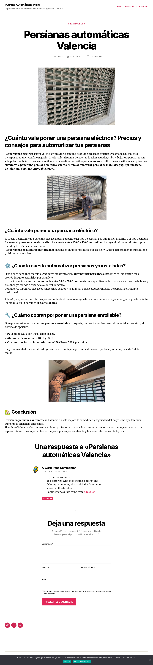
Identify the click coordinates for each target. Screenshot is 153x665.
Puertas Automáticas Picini (22, 4)
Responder (47, 498)
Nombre (46, 567)
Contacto (143, 6)
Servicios (129, 6)
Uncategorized (76, 24)
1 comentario (96, 56)
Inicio (119, 6)
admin (60, 56)
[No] (150, 660)
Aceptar (67, 661)
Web (44, 579)
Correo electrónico (86, 567)
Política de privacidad (82, 661)
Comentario (47, 544)
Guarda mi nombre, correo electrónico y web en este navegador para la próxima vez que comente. (77, 592)
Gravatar (89, 492)
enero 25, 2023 (77, 56)
